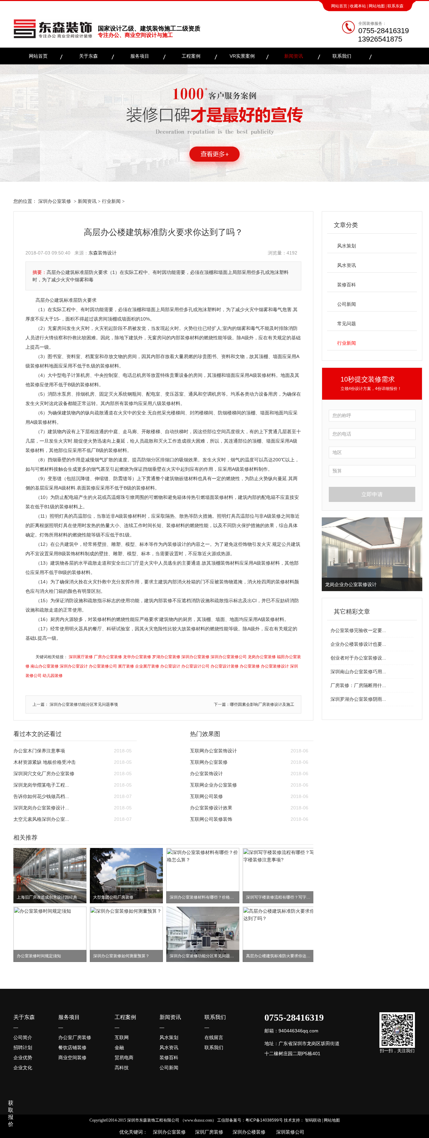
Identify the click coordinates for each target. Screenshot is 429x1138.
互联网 (122, 1037)
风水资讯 (346, 265)
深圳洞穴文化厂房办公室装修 (43, 773)
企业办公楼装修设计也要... (358, 644)
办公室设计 (170, 666)
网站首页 (339, 6)
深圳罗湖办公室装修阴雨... (358, 699)
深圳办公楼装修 (248, 1132)
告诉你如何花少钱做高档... (41, 796)
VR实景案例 (242, 56)
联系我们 (341, 56)
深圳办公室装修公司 (228, 657)
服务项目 (139, 56)
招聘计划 (22, 1047)
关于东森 (88, 56)
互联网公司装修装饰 (211, 819)
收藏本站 (358, 6)
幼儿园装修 (53, 675)
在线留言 (213, 1037)
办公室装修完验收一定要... (358, 630)
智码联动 (313, 1120)
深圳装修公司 (289, 1132)
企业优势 (22, 1057)
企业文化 (22, 1067)
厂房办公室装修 (108, 657)
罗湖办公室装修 (166, 657)
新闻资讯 (293, 56)
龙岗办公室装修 (262, 657)
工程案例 (191, 56)
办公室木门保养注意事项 (39, 750)
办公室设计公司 (195, 666)
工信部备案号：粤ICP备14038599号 (250, 1120)
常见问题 (346, 323)
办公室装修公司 (103, 666)
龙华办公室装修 (137, 657)
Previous (328, 554)
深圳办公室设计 (74, 666)
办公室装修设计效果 (211, 807)
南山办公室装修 (44, 666)
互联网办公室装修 (209, 762)
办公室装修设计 (275, 666)
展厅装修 (126, 666)
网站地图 (377, 6)
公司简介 (22, 1037)
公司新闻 (346, 304)
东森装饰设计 (102, 252)
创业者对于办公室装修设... (358, 658)
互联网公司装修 (206, 796)
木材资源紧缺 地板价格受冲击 (44, 762)
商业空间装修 (72, 1057)
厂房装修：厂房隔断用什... (358, 685)
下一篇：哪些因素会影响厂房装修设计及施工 (254, 704)
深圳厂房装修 (207, 1132)
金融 (119, 1047)
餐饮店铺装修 (72, 1047)
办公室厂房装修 (74, 1037)
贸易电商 (124, 1057)
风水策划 (346, 245)
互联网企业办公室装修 (213, 785)
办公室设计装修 (224, 666)
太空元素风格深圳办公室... (41, 819)
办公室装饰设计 (206, 773)
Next (416, 554)
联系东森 (395, 6)
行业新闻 (111, 201)
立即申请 (372, 494)
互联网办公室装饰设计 (213, 750)
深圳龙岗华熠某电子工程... (41, 785)
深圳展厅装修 (81, 657)
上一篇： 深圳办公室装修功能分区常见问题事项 (75, 704)
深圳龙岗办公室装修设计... (41, 807)
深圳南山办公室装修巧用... (358, 671)
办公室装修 (250, 666)
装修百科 (346, 284)
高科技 (122, 1067)
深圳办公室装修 (54, 201)
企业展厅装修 (147, 666)
